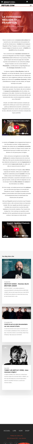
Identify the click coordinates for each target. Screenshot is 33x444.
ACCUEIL (7, 431)
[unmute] (27, 1)
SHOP (27, 431)
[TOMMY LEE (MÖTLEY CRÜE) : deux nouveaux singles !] (16, 367)
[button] (31, 5)
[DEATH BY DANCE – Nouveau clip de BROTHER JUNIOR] (16, 281)
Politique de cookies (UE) (16, 435)
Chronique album (8, 261)
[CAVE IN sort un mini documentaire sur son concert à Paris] (16, 324)
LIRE (14, 431)
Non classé (20, 26)
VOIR (20, 431)
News (5, 309)
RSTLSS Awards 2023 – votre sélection (16, 438)
